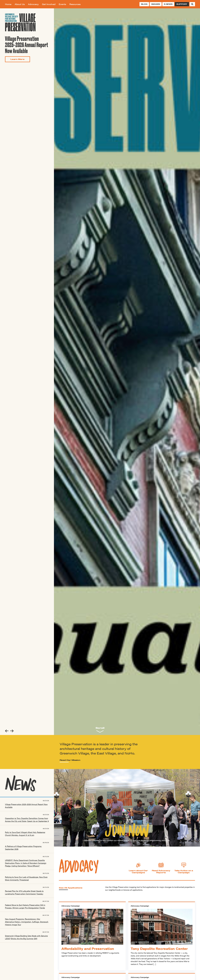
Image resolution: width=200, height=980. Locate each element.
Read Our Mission (70, 760)
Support (181, 4)
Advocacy (33, 4)
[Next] (12, 730)
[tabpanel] (127, 371)
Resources (75, 4)
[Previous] (7, 730)
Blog (144, 4)
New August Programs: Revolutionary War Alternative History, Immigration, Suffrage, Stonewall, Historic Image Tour (26, 922)
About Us (20, 4)
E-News (168, 4)
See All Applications (70, 888)
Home (8, 4)
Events (62, 4)
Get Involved (48, 4)
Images (155, 4)
